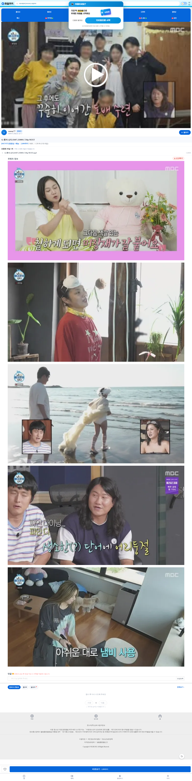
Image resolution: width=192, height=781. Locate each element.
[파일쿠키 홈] (7, 3)
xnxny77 (12, 131)
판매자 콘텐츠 (14, 687)
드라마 (143, 12)
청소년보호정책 (107, 739)
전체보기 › (180, 687)
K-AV (142, 18)
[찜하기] (5, 769)
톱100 (18, 12)
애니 (18, 18)
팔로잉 (49, 12)
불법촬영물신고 (102, 742)
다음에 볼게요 (78, 20)
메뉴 (189, 4)
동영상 (174, 12)
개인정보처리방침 (94, 739)
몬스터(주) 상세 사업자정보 (96, 725)
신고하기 (179, 158)
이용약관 (82, 739)
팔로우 (33, 687)
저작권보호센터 (89, 742)
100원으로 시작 (103, 20)
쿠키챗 (49, 18)
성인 (174, 18)
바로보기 (100, 769)
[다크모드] (184, 3)
